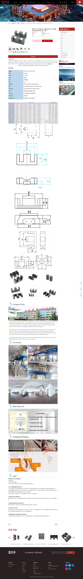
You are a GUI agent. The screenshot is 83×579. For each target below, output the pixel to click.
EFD (62, 42)
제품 (27, 2)
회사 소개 (21, 2)
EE (61, 40)
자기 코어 (63, 34)
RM (61, 50)
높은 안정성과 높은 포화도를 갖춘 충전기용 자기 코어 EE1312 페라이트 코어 (16, 544)
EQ (61, 46)
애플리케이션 (32, 2)
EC (61, 36)
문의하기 (24, 569)
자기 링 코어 (63, 57)
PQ (61, 48)
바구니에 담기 (48, 40)
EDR (62, 38)
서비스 (38, 2)
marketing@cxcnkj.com (53, 566)
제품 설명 (33, 56)
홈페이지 (15, 2)
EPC (62, 44)
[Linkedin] (65, 2)
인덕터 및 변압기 (64, 32)
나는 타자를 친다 (64, 55)
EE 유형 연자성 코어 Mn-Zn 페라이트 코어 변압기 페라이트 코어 (66, 544)
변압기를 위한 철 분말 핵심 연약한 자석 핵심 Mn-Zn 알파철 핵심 (29, 544)
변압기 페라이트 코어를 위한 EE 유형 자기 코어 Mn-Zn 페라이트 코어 (41, 544)
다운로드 (48, 2)
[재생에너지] (67, 74)
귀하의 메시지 (36, 40)
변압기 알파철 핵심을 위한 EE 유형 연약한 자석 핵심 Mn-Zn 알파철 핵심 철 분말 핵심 (54, 544)
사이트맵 (24, 571)
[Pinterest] (67, 2)
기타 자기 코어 (64, 53)
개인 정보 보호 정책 (37, 573)
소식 (53, 2)
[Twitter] (61, 2)
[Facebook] (63, 2)
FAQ (43, 2)
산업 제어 (61, 91)
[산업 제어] (67, 90)
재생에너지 (61, 75)
